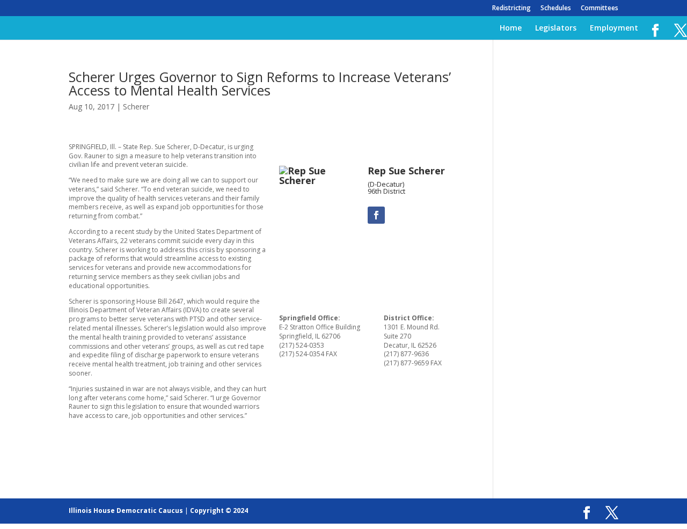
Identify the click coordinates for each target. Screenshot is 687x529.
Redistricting (511, 8)
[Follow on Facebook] (376, 215)
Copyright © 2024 (219, 510)
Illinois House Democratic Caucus (126, 510)
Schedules (555, 8)
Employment (614, 28)
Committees (599, 8)
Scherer (136, 106)
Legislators (555, 28)
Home (511, 28)
